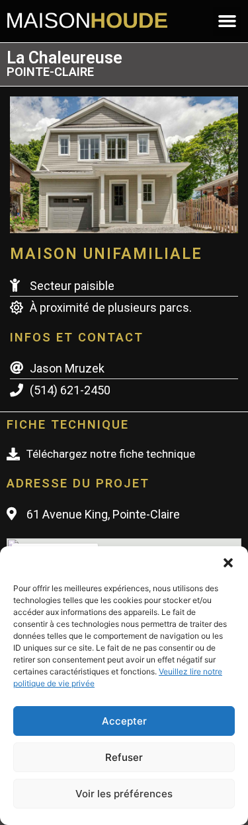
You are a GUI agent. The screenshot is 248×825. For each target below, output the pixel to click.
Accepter (124, 721)
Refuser (124, 757)
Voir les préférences (124, 793)
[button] (228, 562)
